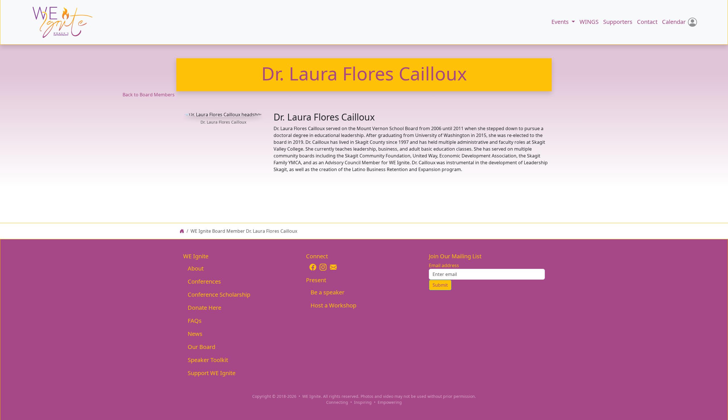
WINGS (589, 22)
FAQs (195, 321)
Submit (440, 285)
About (196, 268)
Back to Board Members (149, 95)
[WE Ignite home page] (182, 231)
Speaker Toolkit (208, 360)
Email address (444, 265)
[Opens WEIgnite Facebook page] (312, 267)
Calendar (674, 22)
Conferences (204, 281)
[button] (56, 22)
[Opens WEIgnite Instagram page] (323, 267)
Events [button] (560, 22)
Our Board (201, 347)
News (195, 334)
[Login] (692, 22)
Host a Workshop (333, 305)
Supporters (617, 22)
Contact (647, 22)
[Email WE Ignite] (333, 267)
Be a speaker (327, 292)
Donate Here (204, 307)
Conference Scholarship (219, 294)
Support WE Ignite (211, 373)
